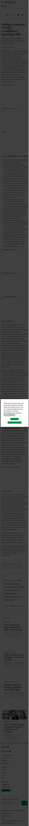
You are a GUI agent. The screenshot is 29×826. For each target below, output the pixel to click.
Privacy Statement (9, 415)
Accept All (14, 419)
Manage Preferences (14, 422)
